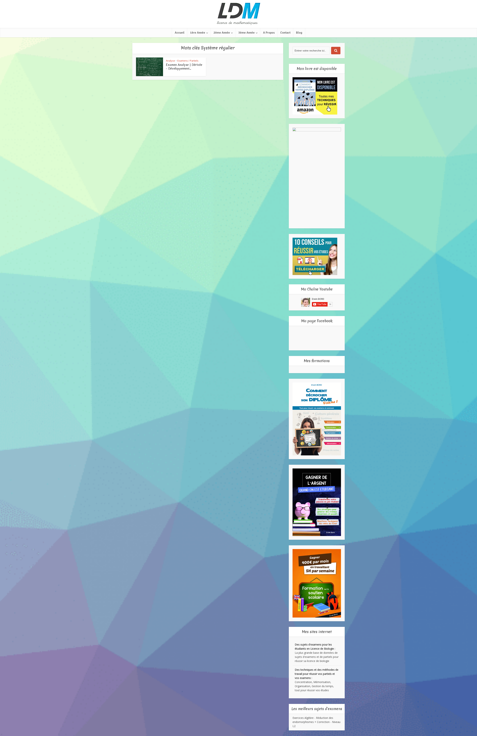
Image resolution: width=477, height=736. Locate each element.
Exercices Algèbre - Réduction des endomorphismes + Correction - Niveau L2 (316, 722)
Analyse (170, 60)
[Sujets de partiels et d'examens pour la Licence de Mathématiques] (238, 14)
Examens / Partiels (187, 60)
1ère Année (197, 33)
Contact (285, 33)
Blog (299, 33)
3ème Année (246, 33)
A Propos (269, 33)
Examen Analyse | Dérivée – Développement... (184, 67)
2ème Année (222, 33)
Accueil (179, 33)
